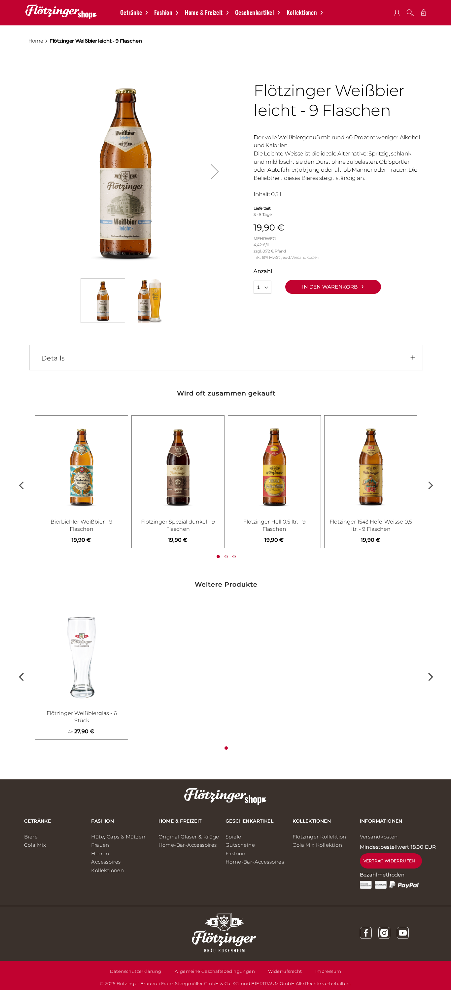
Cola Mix (35, 845)
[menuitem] (137, 12)
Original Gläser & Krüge (188, 837)
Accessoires (106, 862)
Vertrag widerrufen (389, 860)
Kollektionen (107, 870)
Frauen (100, 845)
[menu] (225, 12)
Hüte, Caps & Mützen (118, 837)
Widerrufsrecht (285, 971)
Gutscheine (240, 845)
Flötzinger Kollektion (319, 837)
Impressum (328, 971)
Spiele (233, 837)
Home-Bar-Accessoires (187, 845)
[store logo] (61, 11)
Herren (100, 853)
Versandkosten (305, 257)
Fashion (102, 821)
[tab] (228, 358)
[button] (215, 172)
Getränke (37, 821)
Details (53, 358)
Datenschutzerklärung (135, 971)
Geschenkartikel (249, 821)
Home (35, 41)
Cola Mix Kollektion (317, 845)
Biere (31, 837)
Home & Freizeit (180, 821)
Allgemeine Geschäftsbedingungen (215, 971)
